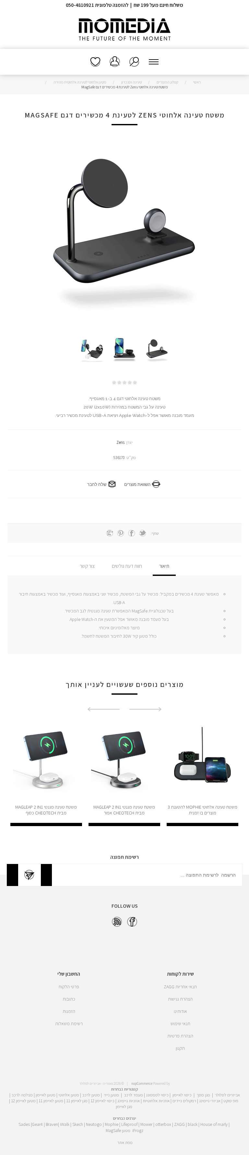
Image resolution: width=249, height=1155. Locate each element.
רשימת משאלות (95, 62)
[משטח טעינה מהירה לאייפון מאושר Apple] (46, 760)
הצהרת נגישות (180, 999)
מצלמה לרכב (22, 1095)
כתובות (69, 999)
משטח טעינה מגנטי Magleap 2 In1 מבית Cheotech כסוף (124, 810)
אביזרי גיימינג (209, 1101)
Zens (120, 442)
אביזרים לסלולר (227, 1095)
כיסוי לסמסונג (157, 1095)
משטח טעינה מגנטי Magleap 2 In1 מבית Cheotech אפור (202, 810)
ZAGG (179, 1124)
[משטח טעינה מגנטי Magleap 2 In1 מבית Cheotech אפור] (202, 760)
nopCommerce (141, 1083)
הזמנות (69, 1011)
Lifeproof (129, 1124)
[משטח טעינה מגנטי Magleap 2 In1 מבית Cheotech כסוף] (124, 760)
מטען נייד (111, 1095)
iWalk (64, 1124)
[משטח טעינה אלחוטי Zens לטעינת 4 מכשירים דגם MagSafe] (157, 351)
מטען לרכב (91, 1095)
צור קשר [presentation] (87, 566)
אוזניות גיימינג (128, 1101)
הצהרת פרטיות (180, 1036)
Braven (52, 1124)
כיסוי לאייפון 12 (102, 1101)
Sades (24, 1124)
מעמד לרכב (133, 1095)
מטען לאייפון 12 (23, 1101)
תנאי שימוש (180, 1023)
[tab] (164, 566)
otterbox (163, 1124)
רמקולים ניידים (184, 1101)
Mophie (111, 1124)
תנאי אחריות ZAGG (180, 987)
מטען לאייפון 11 (51, 1101)
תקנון (180, 1048)
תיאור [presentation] (164, 566)
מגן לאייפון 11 (77, 1101)
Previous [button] (145, 709)
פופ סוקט (230, 1101)
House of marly (214, 1124)
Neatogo (94, 1124)
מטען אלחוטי (68, 1095)
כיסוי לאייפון (182, 1095)
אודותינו (180, 1011)
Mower (146, 1124)
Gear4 (37, 1124)
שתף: (155, 533)
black (192, 1124)
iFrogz (137, 1130)
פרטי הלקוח (69, 987)
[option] (157, 351)
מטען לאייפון (45, 1095)
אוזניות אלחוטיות (156, 1101)
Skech (77, 1124)
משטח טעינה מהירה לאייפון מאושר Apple (46, 810)
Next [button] (103, 709)
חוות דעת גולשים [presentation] (127, 566)
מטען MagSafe (118, 1130)
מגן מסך (203, 1095)
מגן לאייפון (124, 1106)
